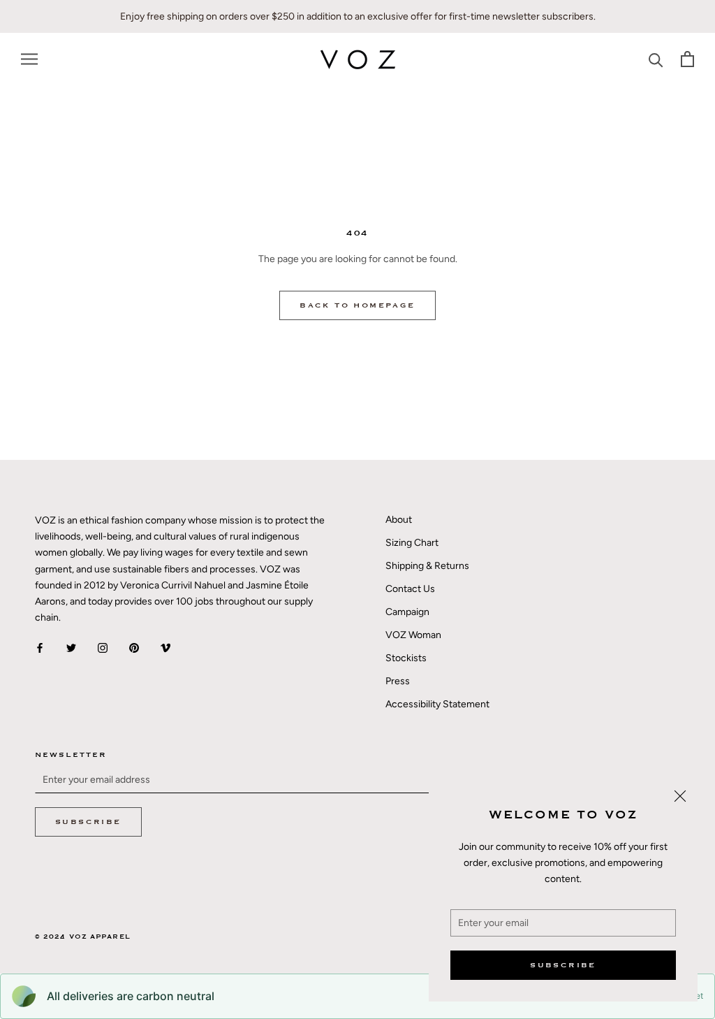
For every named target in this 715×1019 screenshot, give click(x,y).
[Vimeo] (165, 647)
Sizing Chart (411, 543)
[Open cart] (687, 59)
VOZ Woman (413, 635)
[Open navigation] (29, 59)
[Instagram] (103, 647)
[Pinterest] (134, 647)
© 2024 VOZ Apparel (83, 937)
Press (397, 681)
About (398, 520)
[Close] (680, 796)
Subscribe (563, 965)
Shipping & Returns (427, 566)
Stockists (406, 658)
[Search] (656, 59)
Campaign (407, 612)
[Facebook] (40, 647)
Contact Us (410, 589)
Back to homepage (357, 305)
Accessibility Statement (437, 704)
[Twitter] (71, 647)
